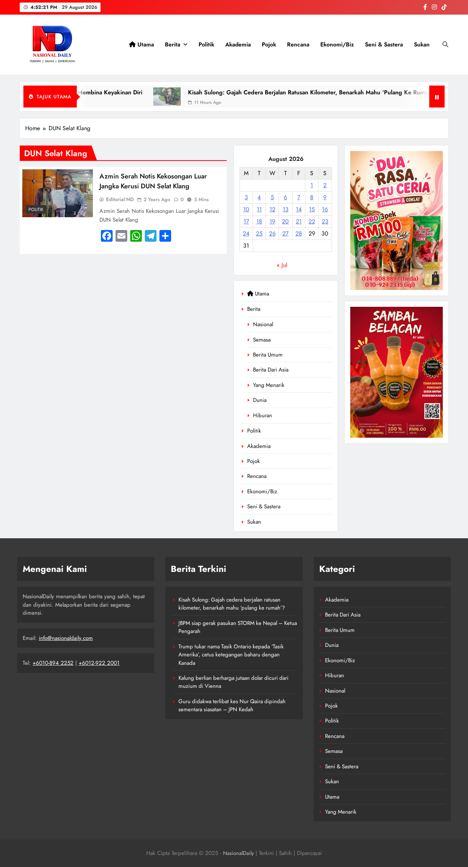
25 (259, 233)
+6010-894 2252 (53, 663)
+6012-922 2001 (99, 663)
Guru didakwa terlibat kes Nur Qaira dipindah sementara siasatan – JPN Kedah (232, 705)
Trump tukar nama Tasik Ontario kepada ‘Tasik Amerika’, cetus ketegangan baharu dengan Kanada (231, 654)
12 (272, 209)
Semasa (262, 340)
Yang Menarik (268, 385)
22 (312, 221)
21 (299, 221)
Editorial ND (120, 199)
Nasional (263, 324)
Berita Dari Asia (270, 370)
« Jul (282, 265)
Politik (206, 44)
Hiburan (262, 415)
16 (325, 209)
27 (285, 233)
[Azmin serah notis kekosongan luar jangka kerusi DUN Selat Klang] (57, 193)
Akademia (238, 44)
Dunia (260, 400)
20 (285, 221)
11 (259, 209)
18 (259, 221)
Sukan (422, 44)
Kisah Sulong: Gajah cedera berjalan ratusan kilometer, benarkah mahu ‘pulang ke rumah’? (289, 92)
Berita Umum (268, 355)
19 (272, 221)
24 (246, 233)
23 (325, 221)
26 (272, 233)
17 (246, 221)
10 (246, 209)
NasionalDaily (238, 853)
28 (298, 233)
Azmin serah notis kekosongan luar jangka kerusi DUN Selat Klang (153, 181)
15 (312, 209)
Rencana (298, 44)
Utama (145, 44)
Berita (172, 44)
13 (285, 209)
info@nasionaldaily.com (66, 638)
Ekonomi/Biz (337, 44)
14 (299, 209)
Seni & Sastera (384, 44)
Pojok (269, 44)
